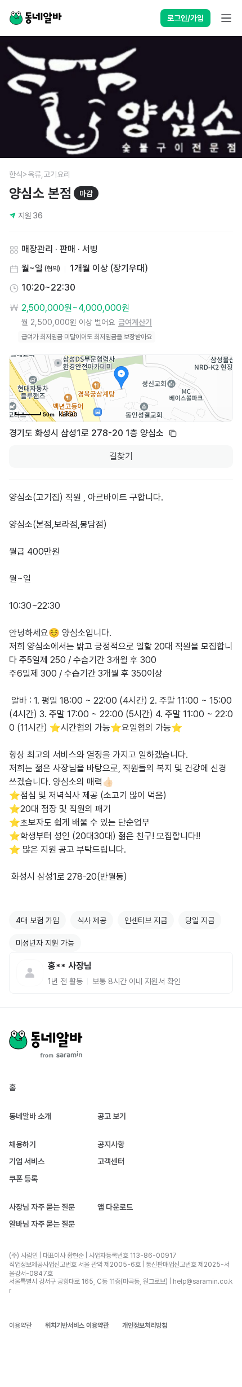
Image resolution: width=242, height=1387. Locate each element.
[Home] (35, 18)
